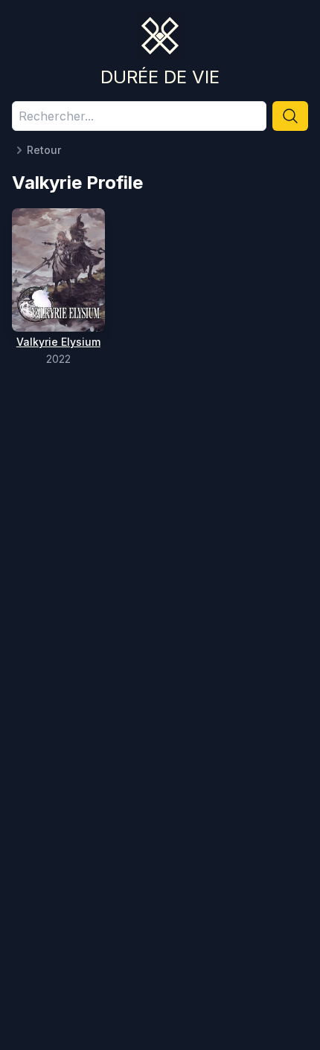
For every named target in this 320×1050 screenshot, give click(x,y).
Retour (44, 150)
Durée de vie (160, 77)
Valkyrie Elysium (58, 341)
